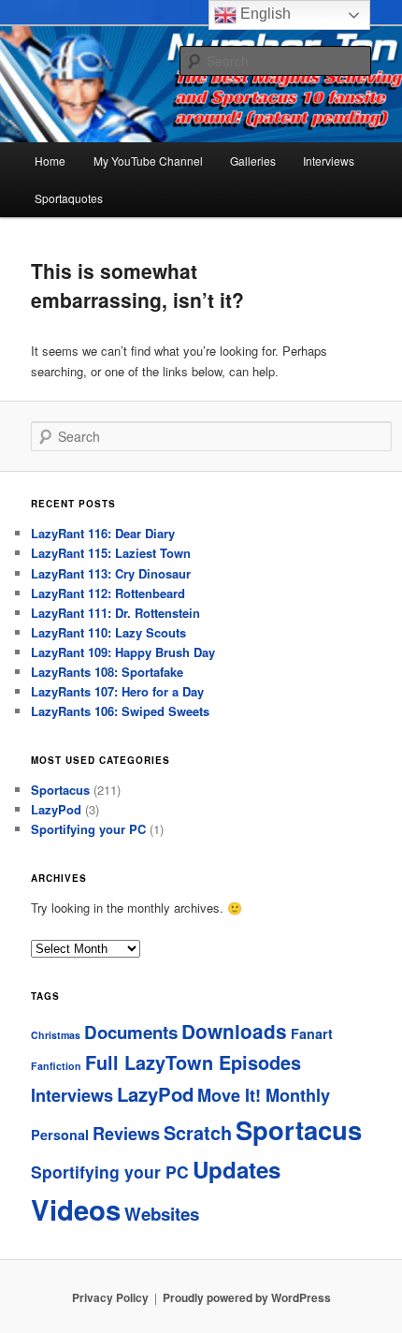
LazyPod (56, 809)
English (264, 14)
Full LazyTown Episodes (193, 1062)
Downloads (234, 1031)
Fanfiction (56, 1066)
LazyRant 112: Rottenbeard (108, 593)
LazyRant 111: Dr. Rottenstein (115, 613)
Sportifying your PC (88, 829)
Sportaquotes (69, 198)
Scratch (198, 1133)
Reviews (126, 1133)
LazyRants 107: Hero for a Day (117, 691)
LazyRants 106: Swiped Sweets (120, 711)
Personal (60, 1134)
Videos (76, 1209)
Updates (236, 1169)
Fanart (312, 1033)
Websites (161, 1213)
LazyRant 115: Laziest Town (111, 553)
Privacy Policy (110, 1297)
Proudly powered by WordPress (247, 1297)
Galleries (253, 160)
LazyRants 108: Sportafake (107, 672)
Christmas (55, 1035)
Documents (131, 1032)
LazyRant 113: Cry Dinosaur (111, 573)
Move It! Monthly (263, 1095)
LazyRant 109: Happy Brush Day (123, 652)
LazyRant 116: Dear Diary (103, 533)
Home (50, 160)
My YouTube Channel (148, 160)
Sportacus (60, 789)
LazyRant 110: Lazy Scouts (108, 632)
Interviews (328, 160)
